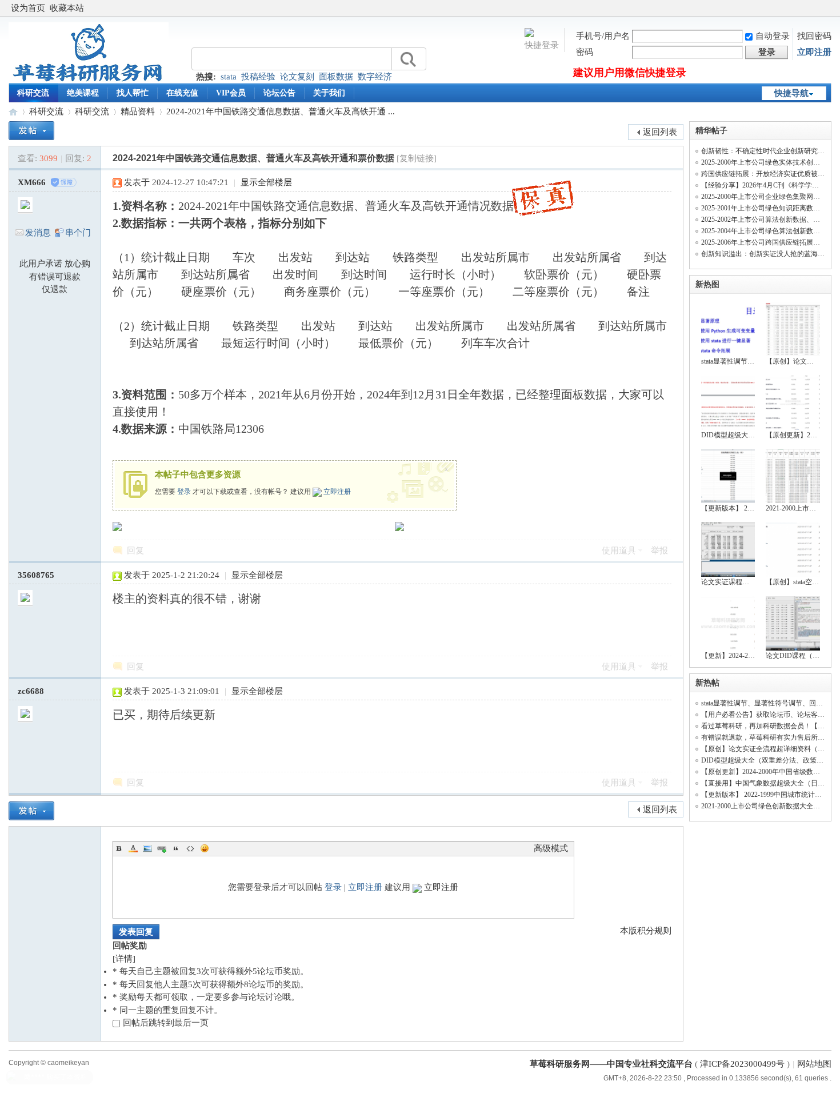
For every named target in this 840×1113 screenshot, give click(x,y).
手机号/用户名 (603, 36)
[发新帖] (31, 130)
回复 (135, 550)
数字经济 (375, 76)
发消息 (38, 232)
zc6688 (31, 691)
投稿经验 (258, 76)
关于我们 (329, 93)
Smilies (204, 848)
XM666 (32, 182)
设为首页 (28, 8)
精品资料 (138, 111)
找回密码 (814, 36)
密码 (584, 52)
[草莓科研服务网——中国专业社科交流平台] (89, 80)
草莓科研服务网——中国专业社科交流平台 (13, 111)
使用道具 (619, 550)
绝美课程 (83, 93)
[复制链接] (417, 158)
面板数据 (336, 76)
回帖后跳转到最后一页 (166, 1022)
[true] (407, 59)
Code (190, 848)
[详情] (124, 958)
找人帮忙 (133, 93)
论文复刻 (297, 76)
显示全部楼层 (266, 182)
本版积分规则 (645, 930)
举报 (659, 550)
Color (133, 848)
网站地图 (814, 1063)
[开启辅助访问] (828, 8)
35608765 (36, 575)
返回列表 (660, 132)
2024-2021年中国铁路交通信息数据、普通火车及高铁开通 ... (280, 111)
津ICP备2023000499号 (742, 1063)
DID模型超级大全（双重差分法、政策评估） (769, 760)
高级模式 (551, 848)
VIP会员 (231, 93)
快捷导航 (791, 93)
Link (161, 848)
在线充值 (182, 93)
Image (147, 848)
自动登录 (772, 36)
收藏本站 (67, 8)
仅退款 (54, 289)
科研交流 (33, 93)
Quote (176, 848)
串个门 (78, 232)
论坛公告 (279, 93)
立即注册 (814, 52)
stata (229, 76)
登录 (184, 492)
